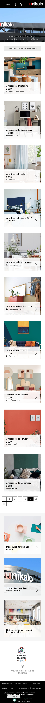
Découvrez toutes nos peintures (16, 517)
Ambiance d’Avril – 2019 (19, 306)
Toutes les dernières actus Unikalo (18, 559)
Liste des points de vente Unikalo (29, 688)
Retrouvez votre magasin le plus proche (20, 601)
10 (36, 499)
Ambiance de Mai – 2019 (19, 262)
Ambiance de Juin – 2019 (19, 218)
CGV (12, 688)
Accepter (13, 697)
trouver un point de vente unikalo (21, 665)
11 (4, 504)
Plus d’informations (27, 694)
